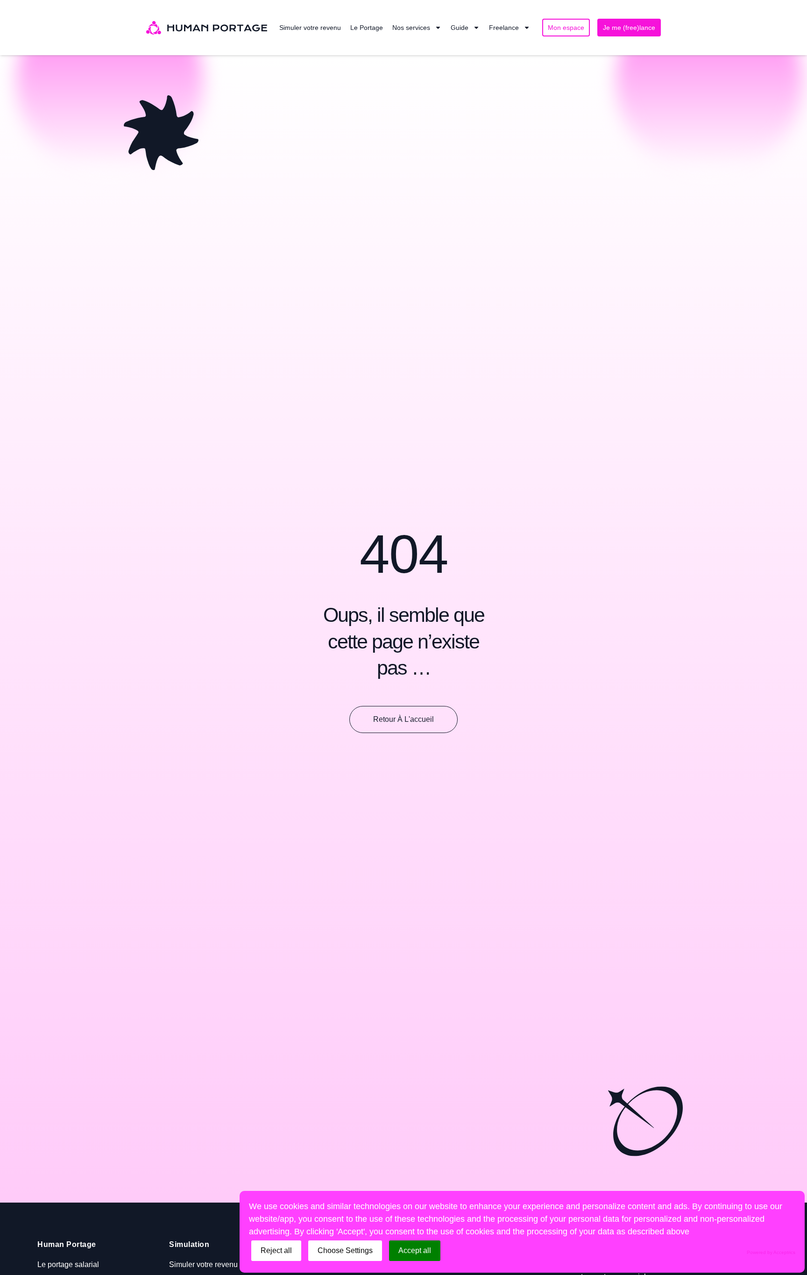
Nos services (411, 27)
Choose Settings (345, 1250)
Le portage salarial (68, 1264)
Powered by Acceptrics (771, 1252)
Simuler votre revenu (310, 27)
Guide (459, 27)
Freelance (504, 27)
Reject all (276, 1250)
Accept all (414, 1250)
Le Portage (366, 27)
